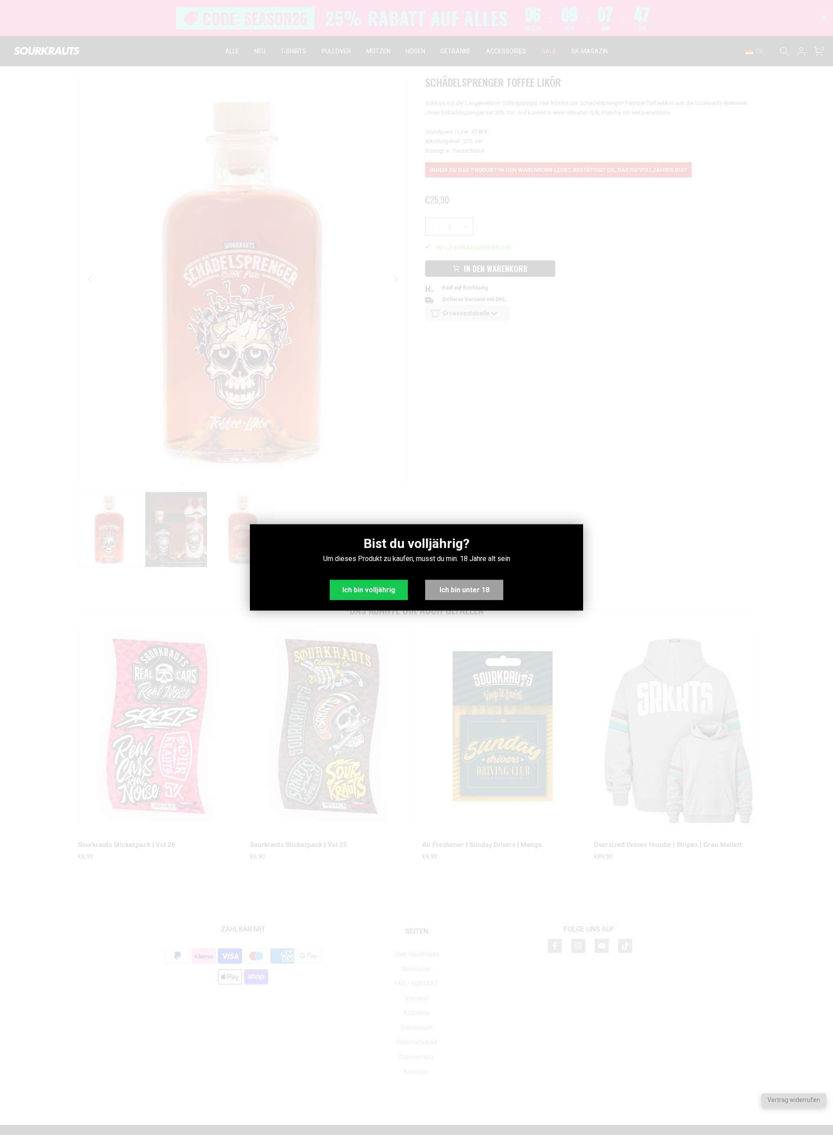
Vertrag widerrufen (793, 1099)
